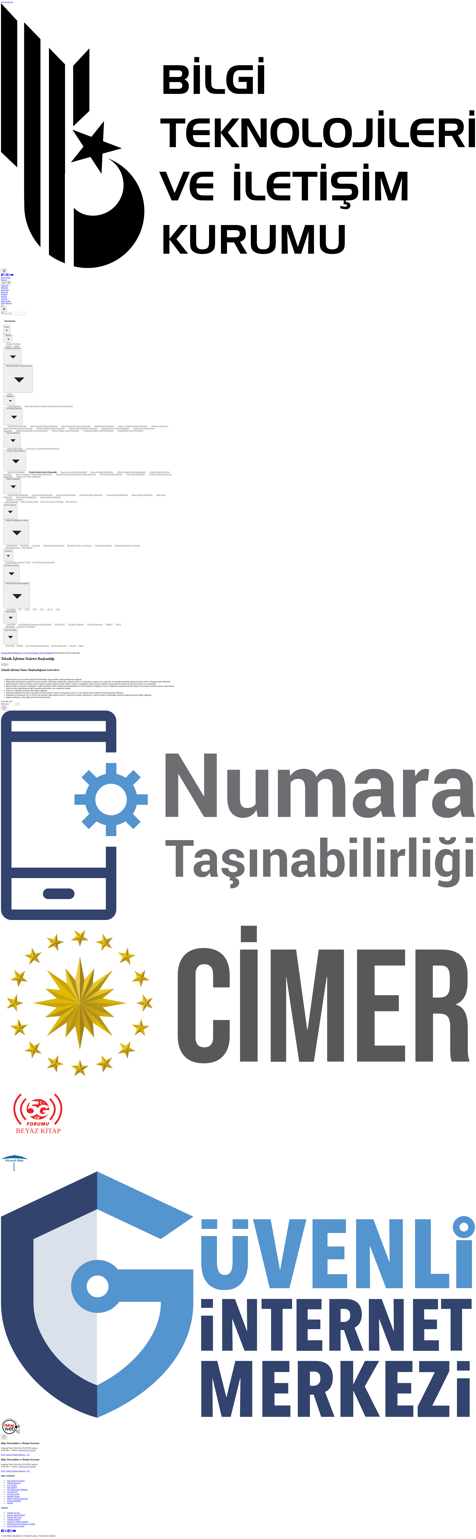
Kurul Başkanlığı (14, 406)
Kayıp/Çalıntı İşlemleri (16, 1515)
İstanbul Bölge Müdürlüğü (142, 495)
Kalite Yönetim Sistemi (29, 502)
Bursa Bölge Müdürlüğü (65, 495)
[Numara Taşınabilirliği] (238, 919)
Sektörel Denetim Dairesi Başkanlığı (50, 428)
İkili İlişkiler (10, 627)
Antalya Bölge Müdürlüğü (42, 495)
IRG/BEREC (60, 624)
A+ (6, 664)
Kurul (9, 394)
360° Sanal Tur (71, 502)
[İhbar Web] (10, 1433)
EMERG (109, 624)
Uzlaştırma (36, 545)
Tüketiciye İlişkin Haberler (17, 1522)
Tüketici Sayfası (13, 1513)
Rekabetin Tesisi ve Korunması (79, 545)
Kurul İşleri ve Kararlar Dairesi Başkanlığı (42, 448)
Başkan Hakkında (13, 344)
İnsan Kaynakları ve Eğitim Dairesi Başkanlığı (34, 474)
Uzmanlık (72, 646)
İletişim (10, 1503)
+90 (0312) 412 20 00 (26, 1450)
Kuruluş (8, 346)
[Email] (15, 704)
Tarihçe (17, 346)
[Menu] (4, 271)
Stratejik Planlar (13, 1496)
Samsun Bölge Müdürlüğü (50, 497)
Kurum (12, 653)
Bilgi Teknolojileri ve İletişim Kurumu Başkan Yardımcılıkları (49, 406)
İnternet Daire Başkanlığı (104, 426)
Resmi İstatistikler (14, 1501)
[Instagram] (9, 275)
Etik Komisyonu (11, 502)
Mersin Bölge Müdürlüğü (26, 497)
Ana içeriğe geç (7, 2)
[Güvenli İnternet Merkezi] (238, 1417)
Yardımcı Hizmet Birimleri (42, 653)
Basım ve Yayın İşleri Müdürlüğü (74, 472)
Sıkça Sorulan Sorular (15, 1526)
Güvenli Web (12, 1492)
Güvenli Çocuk (13, 1494)
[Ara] (9, 282)
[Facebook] (2, 275)
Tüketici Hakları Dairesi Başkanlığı (65, 431)
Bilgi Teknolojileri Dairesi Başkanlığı (75, 426)
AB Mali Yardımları (76, 624)
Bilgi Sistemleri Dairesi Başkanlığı (43, 426)
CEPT (27, 609)
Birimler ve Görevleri (14, 499)
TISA (58, 609)
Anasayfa (4, 285)
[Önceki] (4, 708)
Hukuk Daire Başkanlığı (17, 426)
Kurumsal (5, 290)
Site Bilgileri (12, 1487)
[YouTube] (12, 275)
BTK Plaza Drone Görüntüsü (51, 502)
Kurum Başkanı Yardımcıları (44, 562)
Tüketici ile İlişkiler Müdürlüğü (28, 476)
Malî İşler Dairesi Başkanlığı (111, 474)
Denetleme (24, 545)
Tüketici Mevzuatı (14, 1517)
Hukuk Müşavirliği (14, 448)
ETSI (35, 609)
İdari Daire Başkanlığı (16, 472)
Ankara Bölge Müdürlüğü (17, 495)
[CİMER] (238, 1079)
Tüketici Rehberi (13, 1519)
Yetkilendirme (11, 545)
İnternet (4, 297)
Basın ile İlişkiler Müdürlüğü (102, 472)
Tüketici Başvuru (14, 1483)
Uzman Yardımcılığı (59, 646)
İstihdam (19, 646)
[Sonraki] (4, 1437)
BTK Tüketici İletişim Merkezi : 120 (15, 1455)
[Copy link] (17, 704)
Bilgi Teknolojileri (12, 548)
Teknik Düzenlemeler (103, 545)
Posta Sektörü (27, 548)
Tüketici (4, 299)
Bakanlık (4, 288)
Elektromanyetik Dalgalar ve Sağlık (21, 1524)
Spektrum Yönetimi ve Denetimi (127, 545)
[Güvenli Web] (14, 1170)
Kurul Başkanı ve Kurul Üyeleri (18, 562)
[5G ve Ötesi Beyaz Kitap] (38, 1154)
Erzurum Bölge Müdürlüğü (117, 495)
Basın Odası (6, 301)
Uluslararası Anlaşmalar (26, 627)
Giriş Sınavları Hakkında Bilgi (37, 646)
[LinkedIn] (7, 275)
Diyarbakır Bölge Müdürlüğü (90, 495)
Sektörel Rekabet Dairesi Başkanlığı (83, 428)
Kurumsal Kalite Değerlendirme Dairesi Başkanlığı (76, 474)
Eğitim (80, 646)
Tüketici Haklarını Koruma (53, 545)
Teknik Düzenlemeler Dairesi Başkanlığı (31, 431)
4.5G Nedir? (12, 1485)
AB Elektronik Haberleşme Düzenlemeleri (35, 624)
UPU (42, 609)
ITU (20, 609)
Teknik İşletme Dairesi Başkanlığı (43, 472)
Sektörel (4, 294)
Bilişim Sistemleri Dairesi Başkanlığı (131, 472)
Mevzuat (4, 292)
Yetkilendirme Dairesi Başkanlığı (130, 431)
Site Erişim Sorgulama (16, 1481)
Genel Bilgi (10, 609)
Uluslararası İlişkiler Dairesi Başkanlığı (98, 431)
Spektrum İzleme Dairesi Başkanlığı (115, 428)
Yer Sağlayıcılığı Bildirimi (17, 1490)
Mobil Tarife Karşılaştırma (17, 1499)
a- (2, 664)
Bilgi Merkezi (6, 303)
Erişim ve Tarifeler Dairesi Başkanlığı (132, 426)
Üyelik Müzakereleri (95, 624)
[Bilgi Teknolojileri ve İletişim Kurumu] (238, 267)
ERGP (118, 624)
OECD (50, 609)
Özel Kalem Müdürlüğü (135, 474)
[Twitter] (4, 275)
